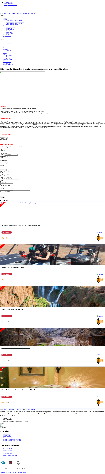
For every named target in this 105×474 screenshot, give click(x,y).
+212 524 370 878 (7, 448)
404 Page (8, 58)
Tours (4, 48)
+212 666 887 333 (7, 453)
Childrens (2, 163)
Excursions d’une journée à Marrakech (15, 20)
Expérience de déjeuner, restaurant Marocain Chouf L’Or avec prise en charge (21, 225)
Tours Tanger (9, 32)
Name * (2, 171)
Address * (2, 175)
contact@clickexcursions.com (10, 455)
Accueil (5, 18)
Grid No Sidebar (7, 62)
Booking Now (3, 169)
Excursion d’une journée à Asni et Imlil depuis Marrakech (16, 348)
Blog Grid (5, 60)
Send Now (3, 197)
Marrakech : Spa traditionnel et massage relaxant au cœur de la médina (19, 389)
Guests (1, 157)
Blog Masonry (6, 63)
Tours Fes (8, 31)
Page (4, 54)
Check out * (3, 178)
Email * (2, 172)
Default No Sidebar (7, 59)
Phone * (2, 174)
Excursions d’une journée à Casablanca (15, 22)
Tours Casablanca (10, 29)
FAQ (7, 56)
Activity (5, 53)
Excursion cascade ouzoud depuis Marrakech (13, 309)
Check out (2, 156)
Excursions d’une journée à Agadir (14, 23)
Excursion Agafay (7, 34)
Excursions (5, 19)
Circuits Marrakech (10, 27)
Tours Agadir (9, 28)
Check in (2, 154)
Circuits (5, 25)
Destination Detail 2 (10, 51)
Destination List (9, 50)
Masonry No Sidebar (8, 64)
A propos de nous (7, 36)
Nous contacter (9, 55)
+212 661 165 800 (7, 450)
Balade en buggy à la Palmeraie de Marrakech (13, 267)
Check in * (2, 177)
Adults (1, 160)
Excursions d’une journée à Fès (13, 24)
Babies (1, 165)
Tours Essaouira (9, 33)
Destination (5, 49)
